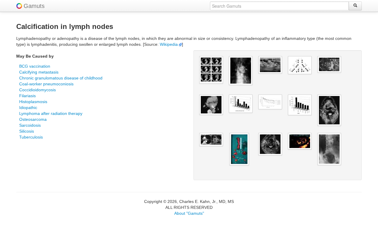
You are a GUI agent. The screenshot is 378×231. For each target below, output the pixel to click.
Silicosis (26, 131)
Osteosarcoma (33, 119)
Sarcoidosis (30, 125)
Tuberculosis (31, 137)
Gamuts (34, 6)
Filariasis (27, 95)
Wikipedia (169, 44)
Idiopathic (28, 107)
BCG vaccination (34, 66)
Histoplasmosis (33, 101)
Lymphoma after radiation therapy (50, 113)
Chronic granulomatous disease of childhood (60, 78)
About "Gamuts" (189, 213)
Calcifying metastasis (38, 72)
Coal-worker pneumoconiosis (46, 84)
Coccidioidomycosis (37, 89)
